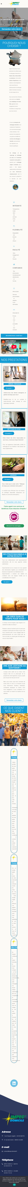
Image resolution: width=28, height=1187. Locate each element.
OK (14, 1184)
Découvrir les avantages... (14, 526)
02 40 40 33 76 (8, 1166)
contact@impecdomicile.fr (10, 1151)
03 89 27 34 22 (8, 1173)
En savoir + (9, 388)
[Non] (26, 1181)
